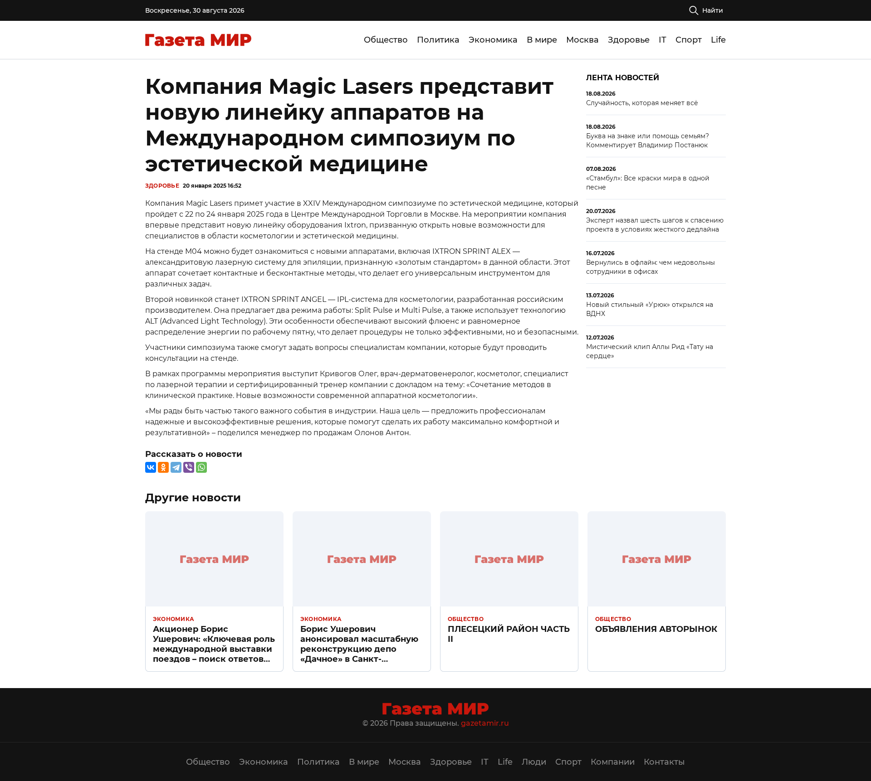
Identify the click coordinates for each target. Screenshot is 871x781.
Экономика (493, 40)
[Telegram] (176, 467)
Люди (534, 762)
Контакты (664, 762)
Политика (438, 40)
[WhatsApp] (201, 467)
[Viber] (188, 467)
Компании (613, 762)
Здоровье (629, 40)
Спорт (688, 40)
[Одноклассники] (163, 467)
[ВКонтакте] (150, 467)
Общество (386, 40)
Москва (582, 40)
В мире (542, 40)
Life (718, 40)
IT (662, 40)
